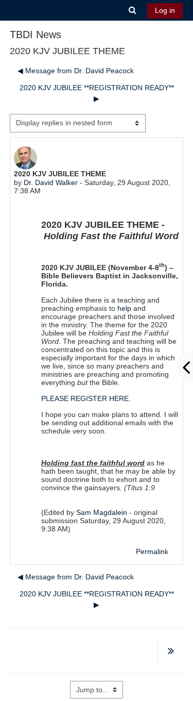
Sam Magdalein (101, 512)
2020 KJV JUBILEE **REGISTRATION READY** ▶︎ (97, 93)
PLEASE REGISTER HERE (85, 398)
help (124, 308)
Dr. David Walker (51, 182)
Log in (165, 10)
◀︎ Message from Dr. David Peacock (75, 70)
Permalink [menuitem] (152, 551)
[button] (132, 10)
